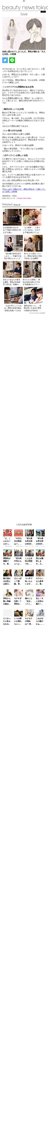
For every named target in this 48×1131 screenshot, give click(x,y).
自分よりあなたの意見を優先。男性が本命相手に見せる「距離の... (11, 282)
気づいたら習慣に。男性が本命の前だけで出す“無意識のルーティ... (31, 282)
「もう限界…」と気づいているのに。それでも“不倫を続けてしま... (31, 230)
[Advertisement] (24, 416)
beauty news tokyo (24, 198)
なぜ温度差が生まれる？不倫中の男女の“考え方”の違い (12, 230)
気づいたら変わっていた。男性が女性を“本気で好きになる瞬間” (33, 256)
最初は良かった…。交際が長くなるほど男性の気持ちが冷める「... (32, 308)
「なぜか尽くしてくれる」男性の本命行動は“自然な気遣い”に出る (12, 308)
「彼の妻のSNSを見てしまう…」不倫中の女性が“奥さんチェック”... (13, 256)
